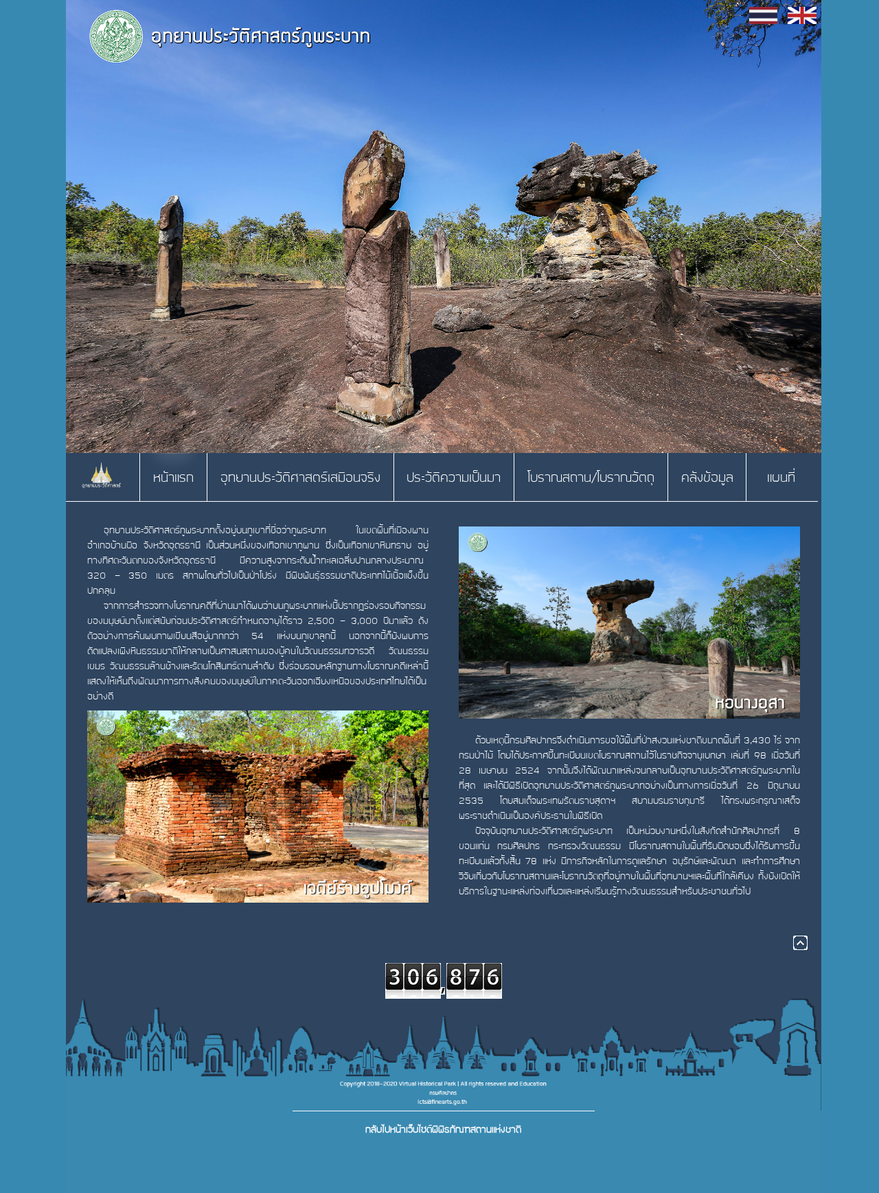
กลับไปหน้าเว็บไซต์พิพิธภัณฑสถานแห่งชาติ (443, 1129)
